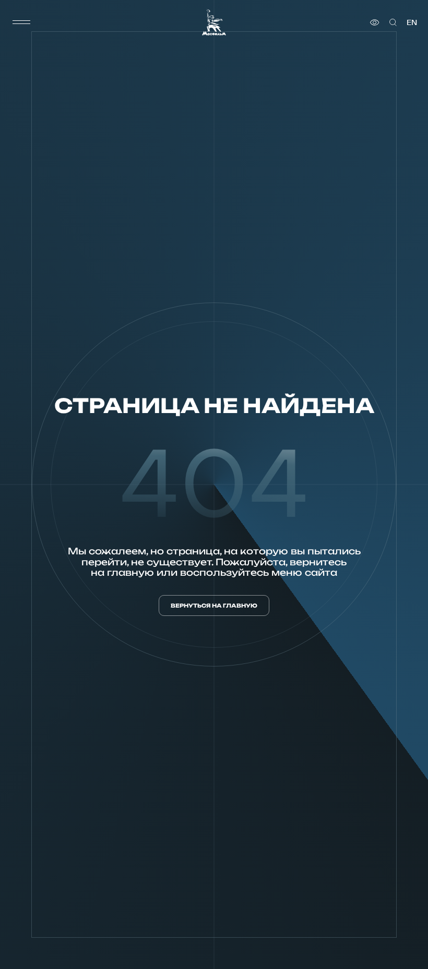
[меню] (21, 22)
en (412, 22)
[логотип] (214, 22)
